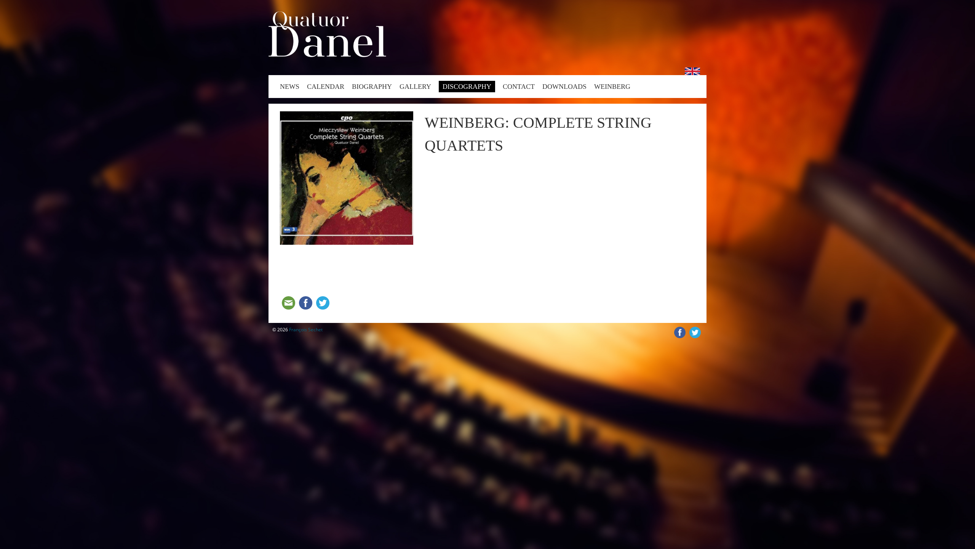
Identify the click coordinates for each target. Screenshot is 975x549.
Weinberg (612, 86)
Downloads (564, 86)
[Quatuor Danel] (327, 55)
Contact (519, 86)
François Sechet (306, 329)
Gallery (415, 86)
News (289, 86)
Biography (372, 86)
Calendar (325, 86)
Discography (467, 86)
